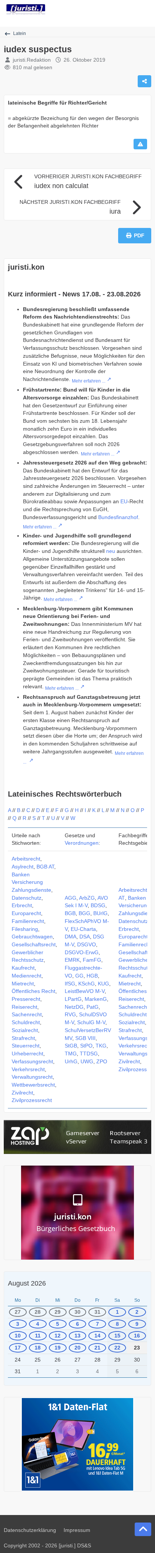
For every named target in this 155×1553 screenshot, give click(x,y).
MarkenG (96, 999)
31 (97, 1312)
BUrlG (100, 913)
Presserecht (26, 999)
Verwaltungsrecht (32, 1077)
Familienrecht (28, 921)
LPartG (73, 999)
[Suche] (107, 9)
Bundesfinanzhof (118, 517)
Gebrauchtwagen (32, 937)
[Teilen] (144, 81)
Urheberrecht (27, 1054)
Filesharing (25, 929)
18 (38, 1348)
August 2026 (27, 1283)
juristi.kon (26, 267)
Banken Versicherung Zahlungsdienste (31, 882)
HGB (92, 976)
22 (117, 1348)
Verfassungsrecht (32, 1061)
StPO (86, 1046)
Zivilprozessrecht (32, 1100)
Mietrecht (23, 984)
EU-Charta (83, 929)
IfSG (70, 984)
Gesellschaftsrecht (34, 944)
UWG (87, 1061)
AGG (70, 898)
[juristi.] (25, 9)
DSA (84, 937)
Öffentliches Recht (33, 991)
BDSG (98, 905)
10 (18, 1336)
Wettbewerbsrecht (33, 1085)
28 (38, 1312)
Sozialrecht (25, 1030)
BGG (84, 913)
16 (137, 1336)
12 (58, 1336)
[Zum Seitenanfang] (143, 1529)
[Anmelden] (126, 9)
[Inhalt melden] (140, 144)
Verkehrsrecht (28, 1069)
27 (18, 1312)
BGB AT (45, 867)
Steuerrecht (26, 1046)
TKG (101, 1046)
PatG (93, 1007)
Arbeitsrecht (26, 859)
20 (77, 1348)
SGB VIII (85, 1038)
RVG (70, 1014)
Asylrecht (22, 867)
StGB (71, 1046)
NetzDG (74, 1007)
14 (97, 1336)
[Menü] (145, 9)
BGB (70, 913)
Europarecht (26, 913)
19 (58, 1348)
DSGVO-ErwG (82, 952)
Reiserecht (24, 1007)
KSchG (86, 984)
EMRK (72, 960)
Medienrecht (26, 976)
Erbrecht (22, 905)
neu (110, 551)
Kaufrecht (23, 968)
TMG (71, 1054)
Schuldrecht (26, 1022)
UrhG (71, 1061)
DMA (70, 937)
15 (117, 1336)
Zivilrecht (22, 1093)
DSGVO (86, 944)
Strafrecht (23, 1038)
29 (58, 1312)
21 (97, 1348)
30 (77, 1312)
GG (79, 976)
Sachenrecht (27, 1014)
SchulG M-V (91, 1022)
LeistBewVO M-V (85, 991)
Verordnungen (82, 843)
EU (124, 501)
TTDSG (89, 1054)
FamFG (92, 960)
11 (38, 1336)
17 (18, 1348)
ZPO (101, 1061)
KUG (103, 984)
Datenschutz (26, 898)
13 (77, 1336)
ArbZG (87, 898)
